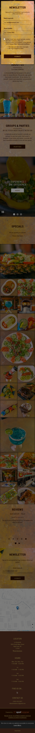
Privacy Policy (13, 44)
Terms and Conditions (23, 44)
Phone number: (8, 28)
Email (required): (9, 18)
